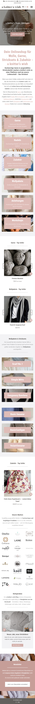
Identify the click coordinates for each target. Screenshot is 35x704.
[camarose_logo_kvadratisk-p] (17, 556)
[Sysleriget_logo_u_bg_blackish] (17, 548)
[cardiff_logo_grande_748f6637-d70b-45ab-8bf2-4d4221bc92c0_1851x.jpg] (29, 584)
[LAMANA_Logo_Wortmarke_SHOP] (5, 577)
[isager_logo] (29, 578)
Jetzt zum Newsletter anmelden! (17, 684)
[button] (4, 266)
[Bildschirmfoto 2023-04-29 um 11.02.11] (29, 540)
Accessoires (25, 99)
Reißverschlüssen (9, 99)
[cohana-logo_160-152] (5, 540)
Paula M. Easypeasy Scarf (17, 325)
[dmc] (5, 564)
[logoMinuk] (5, 570)
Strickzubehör (21, 97)
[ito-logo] (5, 584)
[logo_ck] (29, 533)
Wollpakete (16, 101)
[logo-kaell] (17, 571)
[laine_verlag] (17, 540)
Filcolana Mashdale (17, 278)
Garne (19, 92)
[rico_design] (29, 571)
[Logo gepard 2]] (5, 548)
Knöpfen (30, 97)
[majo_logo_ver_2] (17, 584)
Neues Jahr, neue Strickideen (17, 634)
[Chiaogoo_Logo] (5, 533)
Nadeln (13, 97)
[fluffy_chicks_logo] (17, 564)
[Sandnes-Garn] (29, 556)
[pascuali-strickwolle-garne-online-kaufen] (17, 578)
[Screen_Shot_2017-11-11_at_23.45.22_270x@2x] (5, 556)
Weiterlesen (16, 645)
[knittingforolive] (29, 548)
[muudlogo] (29, 564)
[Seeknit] (17, 534)
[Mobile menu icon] (31, 6)
